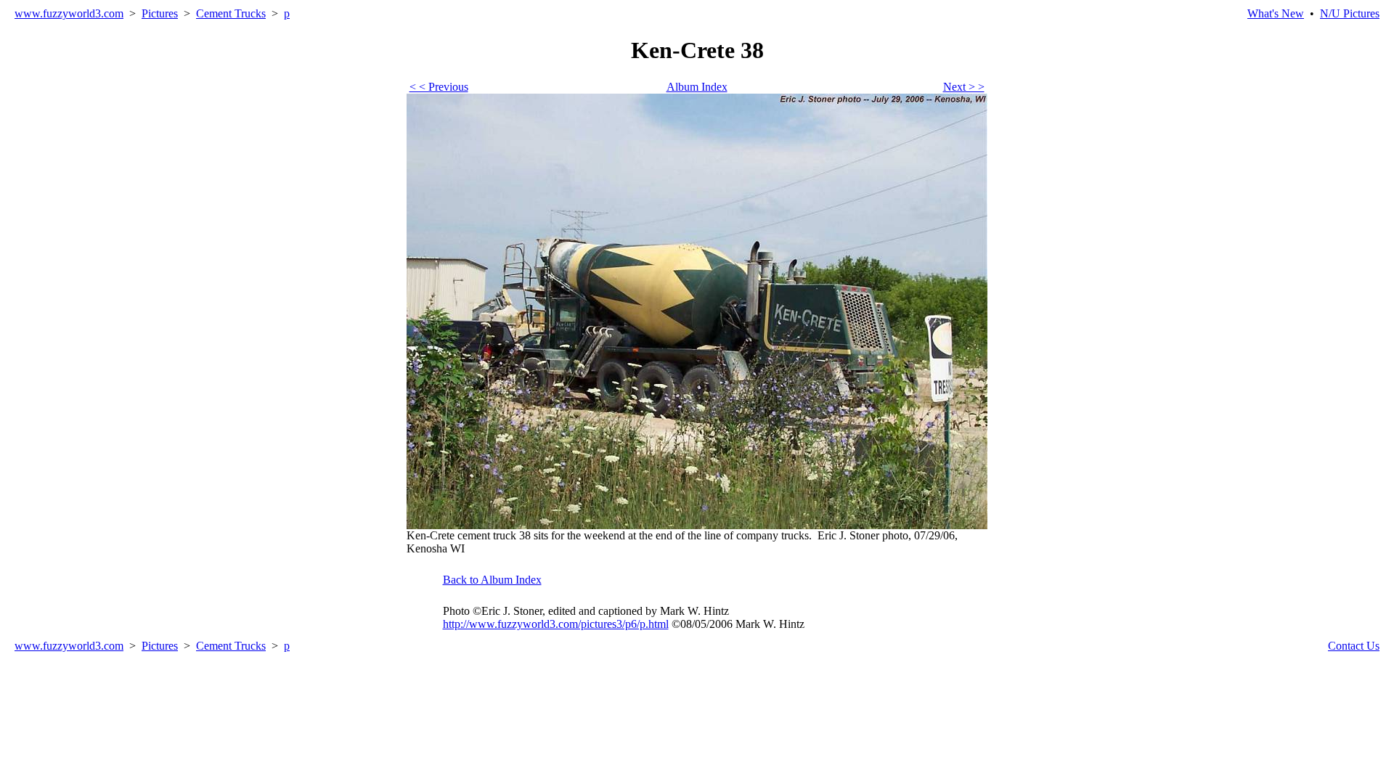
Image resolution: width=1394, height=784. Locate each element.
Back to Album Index (492, 579)
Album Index (697, 87)
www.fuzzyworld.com (69, 13)
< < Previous (438, 87)
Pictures (160, 13)
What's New (1275, 13)
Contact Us (1353, 646)
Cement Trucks (231, 13)
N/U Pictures (1349, 13)
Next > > (964, 87)
